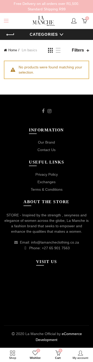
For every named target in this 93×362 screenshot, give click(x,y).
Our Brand (46, 142)
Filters (78, 50)
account (74, 21)
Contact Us (46, 150)
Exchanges (46, 182)
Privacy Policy (46, 174)
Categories (44, 34)
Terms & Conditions (47, 189)
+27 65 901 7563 (56, 248)
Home (12, 50)
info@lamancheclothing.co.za (55, 242)
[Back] (10, 35)
